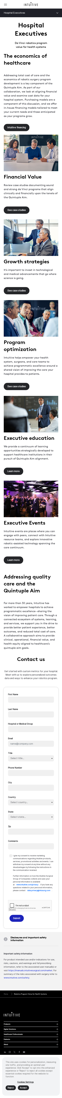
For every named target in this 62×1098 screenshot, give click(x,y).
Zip (9, 826)
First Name (13, 694)
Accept (23, 1088)
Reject (11, 1088)
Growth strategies (26, 261)
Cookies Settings (25, 1082)
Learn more (13, 471)
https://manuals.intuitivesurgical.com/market (30, 970)
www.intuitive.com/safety (16, 977)
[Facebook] (19, 1052)
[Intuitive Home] (31, 4)
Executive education (29, 438)
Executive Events (24, 523)
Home (6, 994)
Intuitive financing (16, 127)
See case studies (16, 210)
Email (10, 738)
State (10, 812)
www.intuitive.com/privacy (27, 885)
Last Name (13, 709)
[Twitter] (14, 1052)
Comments (13, 841)
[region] (31, 1076)
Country (12, 797)
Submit (16, 918)
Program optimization (20, 345)
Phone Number (15, 768)
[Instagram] (10, 1052)
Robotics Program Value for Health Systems (30, 994)
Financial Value (23, 176)
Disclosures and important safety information (28, 939)
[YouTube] (24, 1052)
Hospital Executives (14, 12)
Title (10, 753)
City (10, 782)
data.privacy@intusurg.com (38, 890)
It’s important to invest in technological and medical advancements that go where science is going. (30, 274)
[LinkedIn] (5, 1052)
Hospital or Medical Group (20, 724)
